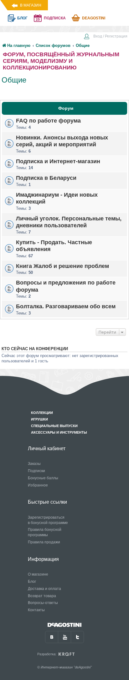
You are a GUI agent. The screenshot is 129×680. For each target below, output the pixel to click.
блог (22, 18)
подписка (55, 18)
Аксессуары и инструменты (59, 432)
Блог (32, 581)
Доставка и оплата (44, 589)
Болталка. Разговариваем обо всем (66, 306)
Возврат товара (42, 596)
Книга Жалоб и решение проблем (62, 266)
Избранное (38, 485)
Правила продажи (44, 542)
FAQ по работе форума (48, 121)
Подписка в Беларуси (46, 178)
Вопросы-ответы (43, 603)
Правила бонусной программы (44, 532)
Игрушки (39, 419)
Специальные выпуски (54, 426)
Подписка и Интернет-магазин (58, 161)
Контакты (36, 610)
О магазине (38, 574)
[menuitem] (105, 36)
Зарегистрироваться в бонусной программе (48, 520)
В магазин (30, 5)
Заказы (34, 463)
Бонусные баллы (43, 478)
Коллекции (42, 413)
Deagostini (93, 18)
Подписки (36, 471)
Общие (14, 80)
